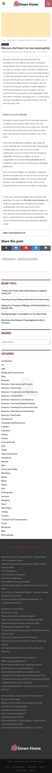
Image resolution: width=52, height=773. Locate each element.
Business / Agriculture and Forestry (16, 384)
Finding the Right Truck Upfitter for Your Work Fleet (24, 314)
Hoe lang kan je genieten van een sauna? (18, 658)
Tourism (5, 516)
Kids (3, 465)
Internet (4, 462)
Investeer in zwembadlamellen (14, 706)
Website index (21, 770)
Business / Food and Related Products (18, 403)
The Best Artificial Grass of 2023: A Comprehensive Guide (25, 679)
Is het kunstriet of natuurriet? (13, 575)
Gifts (3, 446)
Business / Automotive (11, 388)
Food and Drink (8, 442)
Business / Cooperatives (12, 396)
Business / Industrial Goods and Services (19, 407)
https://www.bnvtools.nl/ (14, 233)
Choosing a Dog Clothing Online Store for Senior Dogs (25, 299)
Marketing (5, 473)
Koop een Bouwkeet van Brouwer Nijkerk (18, 616)
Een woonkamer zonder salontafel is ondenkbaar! (22, 696)
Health (4, 450)
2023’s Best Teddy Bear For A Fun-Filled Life (19, 637)
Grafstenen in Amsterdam (12, 609)
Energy (4, 434)
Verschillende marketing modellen (15, 582)
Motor (4, 481)
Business (5, 44)
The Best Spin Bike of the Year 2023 (16, 683)
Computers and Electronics (13, 423)
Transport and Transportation (14, 520)
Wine (3, 531)
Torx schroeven (32, 159)
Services (5, 496)
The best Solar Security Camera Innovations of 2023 (23, 675)
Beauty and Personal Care (12, 373)
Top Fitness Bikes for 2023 (12, 717)
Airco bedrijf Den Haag (10, 699)
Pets (3, 489)
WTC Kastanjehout (9, 571)
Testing (4, 512)
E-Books (5, 427)
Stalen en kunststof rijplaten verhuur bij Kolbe (20, 623)
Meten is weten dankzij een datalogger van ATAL (21, 703)
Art (2, 365)
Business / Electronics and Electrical (17, 400)
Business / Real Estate (11, 415)
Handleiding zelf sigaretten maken (15, 627)
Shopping (5, 500)
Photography (7, 492)
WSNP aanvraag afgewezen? (13, 661)
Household (6, 458)
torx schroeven (9, 259)
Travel (4, 523)
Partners (42, 767)
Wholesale (6, 527)
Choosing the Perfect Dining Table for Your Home (22, 728)
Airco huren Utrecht (9, 612)
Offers (4, 485)
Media (4, 477)
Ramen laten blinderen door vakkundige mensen (21, 665)
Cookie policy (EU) (18, 767)
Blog (3, 376)
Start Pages (6, 508)
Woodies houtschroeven (34, 200)
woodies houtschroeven (27, 259)
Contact (31, 770)
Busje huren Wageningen (11, 578)
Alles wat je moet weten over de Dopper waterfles (22, 620)
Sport (3, 504)
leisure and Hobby (9, 469)
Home (7, 767)
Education (5, 431)
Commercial (6, 419)
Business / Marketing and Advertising (17, 411)
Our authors (31, 767)
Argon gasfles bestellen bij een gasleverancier (20, 672)
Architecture (6, 361)
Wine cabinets (7, 535)
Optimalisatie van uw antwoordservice (17, 668)
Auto (3, 369)
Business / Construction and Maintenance (19, 392)
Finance (4, 438)
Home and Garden (9, 454)
